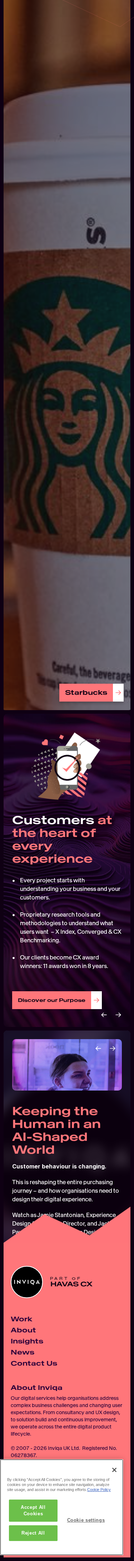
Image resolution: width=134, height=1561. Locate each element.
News (22, 1352)
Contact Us (34, 1363)
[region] (61, 1507)
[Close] (114, 1470)
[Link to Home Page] (19, 19)
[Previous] (104, 1014)
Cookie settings (86, 1520)
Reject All (33, 1533)
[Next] (118, 1014)
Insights (27, 1341)
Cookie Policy (99, 1489)
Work (21, 1319)
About (23, 1330)
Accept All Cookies (33, 1510)
